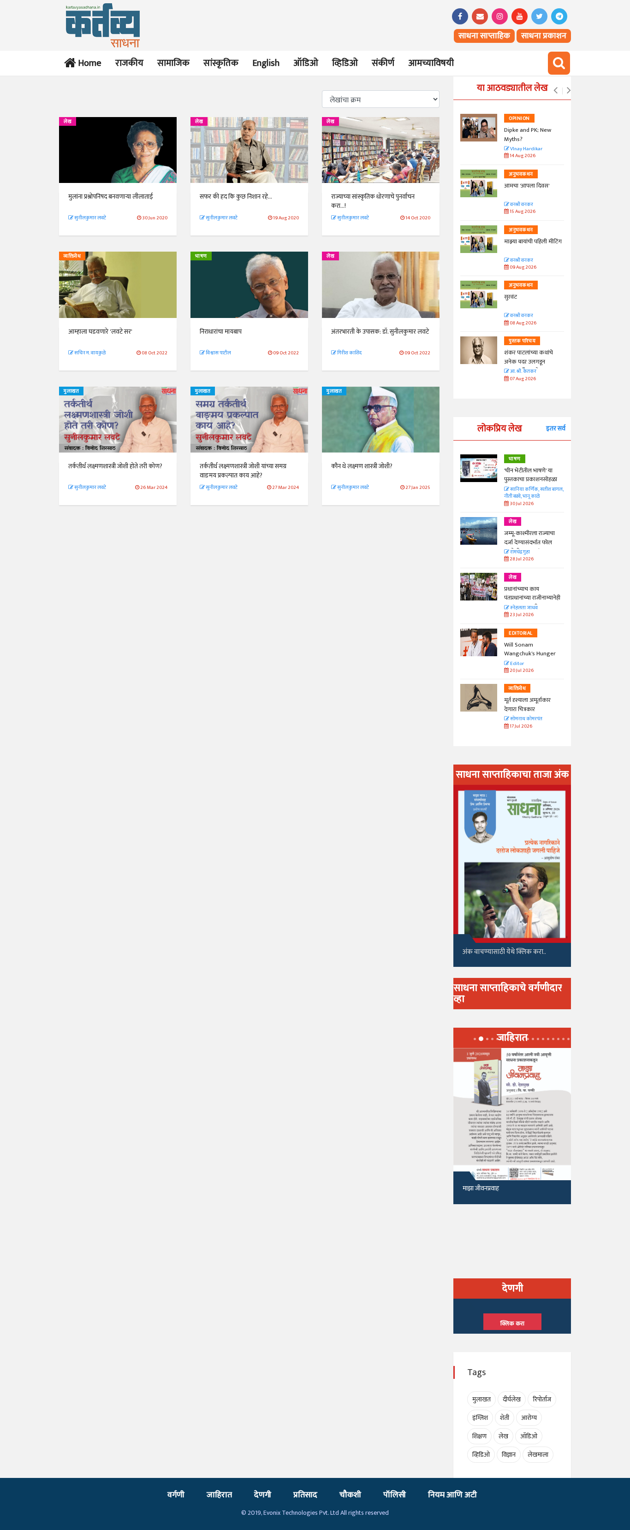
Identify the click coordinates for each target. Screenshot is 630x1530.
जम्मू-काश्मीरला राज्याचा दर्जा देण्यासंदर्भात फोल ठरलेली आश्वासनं (529, 542)
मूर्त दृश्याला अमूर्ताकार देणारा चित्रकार (527, 704)
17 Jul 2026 (520, 726)
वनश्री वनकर (521, 204)
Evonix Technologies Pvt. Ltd (301, 1512)
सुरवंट (510, 297)
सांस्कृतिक (220, 63)
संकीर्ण (383, 63)
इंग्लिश (480, 1417)
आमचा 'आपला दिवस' (526, 186)
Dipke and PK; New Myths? (527, 134)
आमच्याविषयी (431, 63)
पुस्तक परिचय (522, 341)
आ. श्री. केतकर (522, 371)
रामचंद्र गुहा (519, 552)
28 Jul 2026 (521, 559)
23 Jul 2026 (521, 615)
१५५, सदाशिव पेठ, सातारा (491, 1192)
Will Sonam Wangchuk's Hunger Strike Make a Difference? (530, 658)
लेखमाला (538, 1454)
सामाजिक (173, 63)
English (265, 63)
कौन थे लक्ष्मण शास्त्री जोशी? (361, 466)
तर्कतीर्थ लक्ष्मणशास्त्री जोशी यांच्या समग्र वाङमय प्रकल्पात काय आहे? (243, 471)
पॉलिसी (394, 1495)
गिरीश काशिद (349, 353)
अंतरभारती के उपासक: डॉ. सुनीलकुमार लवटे (380, 331)
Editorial (521, 633)
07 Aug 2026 (522, 379)
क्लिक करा (512, 1323)
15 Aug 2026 (522, 211)
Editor (516, 663)
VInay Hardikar (525, 149)
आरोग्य (529, 1417)
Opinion (519, 118)
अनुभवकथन (521, 174)
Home (87, 63)
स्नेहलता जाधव (523, 608)
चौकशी (350, 1495)
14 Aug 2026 (522, 156)
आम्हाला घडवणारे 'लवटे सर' (100, 331)
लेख (67, 122)
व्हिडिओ (345, 63)
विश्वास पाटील (218, 353)
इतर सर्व (555, 428)
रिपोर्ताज (542, 1399)
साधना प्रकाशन (543, 36)
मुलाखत (71, 391)
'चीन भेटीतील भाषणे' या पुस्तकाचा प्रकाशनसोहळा (530, 475)
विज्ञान (509, 1454)
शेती (504, 1417)
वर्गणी (175, 1495)
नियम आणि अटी (452, 1495)
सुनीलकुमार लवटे (89, 218)
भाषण (201, 256)
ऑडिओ (305, 63)
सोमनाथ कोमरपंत (525, 719)
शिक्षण (479, 1436)
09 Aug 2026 (522, 267)
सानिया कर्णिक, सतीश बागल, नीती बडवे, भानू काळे (534, 493)
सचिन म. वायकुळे (89, 353)
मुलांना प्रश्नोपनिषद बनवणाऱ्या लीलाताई (110, 196)
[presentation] (555, 91)
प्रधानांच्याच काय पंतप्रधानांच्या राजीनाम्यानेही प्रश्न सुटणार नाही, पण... (532, 598)
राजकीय (129, 63)
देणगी (262, 1495)
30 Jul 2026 (521, 503)
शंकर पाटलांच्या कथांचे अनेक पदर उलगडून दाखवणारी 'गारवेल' (528, 361)
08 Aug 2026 (522, 323)
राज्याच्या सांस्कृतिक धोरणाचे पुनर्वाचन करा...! (373, 201)
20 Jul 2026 (521, 670)
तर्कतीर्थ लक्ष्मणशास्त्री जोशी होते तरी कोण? (115, 466)
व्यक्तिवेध (72, 256)
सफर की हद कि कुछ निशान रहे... (236, 196)
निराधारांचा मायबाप (221, 331)
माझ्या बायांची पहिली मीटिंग (533, 241)
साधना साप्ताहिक (484, 36)
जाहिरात (219, 1495)
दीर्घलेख (512, 1399)
